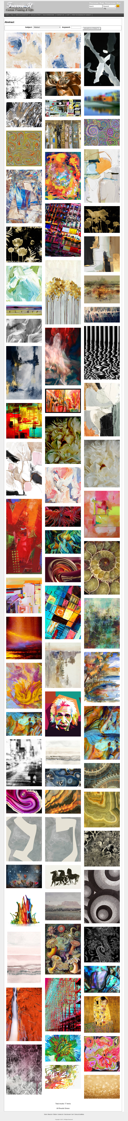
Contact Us (60, 15)
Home (7, 15)
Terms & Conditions (79, 1114)
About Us (50, 1114)
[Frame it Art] (20, 7)
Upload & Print (36, 15)
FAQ (12, 15)
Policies (55, 1114)
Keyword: (66, 27)
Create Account (110, 3)
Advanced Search (111, 8)
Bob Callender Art (22, 15)
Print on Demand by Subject (81, 15)
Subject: (28, 27)
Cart (119, 3)
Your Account (94, 3)
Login (102, 3)
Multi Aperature (48, 15)
